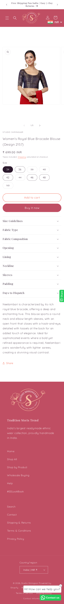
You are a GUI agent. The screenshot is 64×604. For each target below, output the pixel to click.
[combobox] (55, 22)
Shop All (12, 459)
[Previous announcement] (6, 5)
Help (10, 483)
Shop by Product (17, 467)
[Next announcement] (57, 5)
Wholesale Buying (18, 475)
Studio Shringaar (29, 583)
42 (7, 177)
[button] (7, 18)
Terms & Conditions (19, 530)
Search (11, 506)
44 (22, 178)
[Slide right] (40, 125)
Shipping (22, 157)
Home (10, 451)
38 (34, 170)
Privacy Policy (15, 538)
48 (44, 177)
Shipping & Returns (19, 522)
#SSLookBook (15, 491)
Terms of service (24, 593)
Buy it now (32, 208)
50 (9, 186)
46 (32, 177)
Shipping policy (44, 593)
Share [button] (9, 363)
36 (20, 169)
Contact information (33, 598)
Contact (12, 514)
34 (7, 169)
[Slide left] (24, 125)
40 (46, 170)
